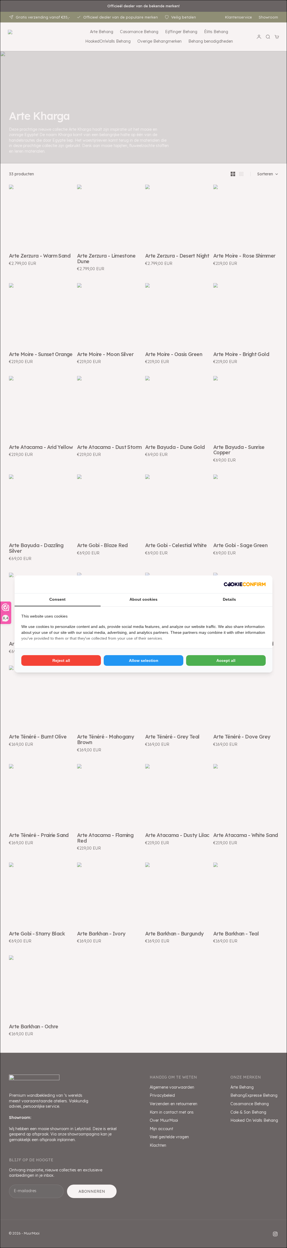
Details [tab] (229, 599)
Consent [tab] (57, 599)
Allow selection (143, 660)
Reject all (61, 660)
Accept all (225, 660)
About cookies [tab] (143, 599)
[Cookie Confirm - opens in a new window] (245, 584)
